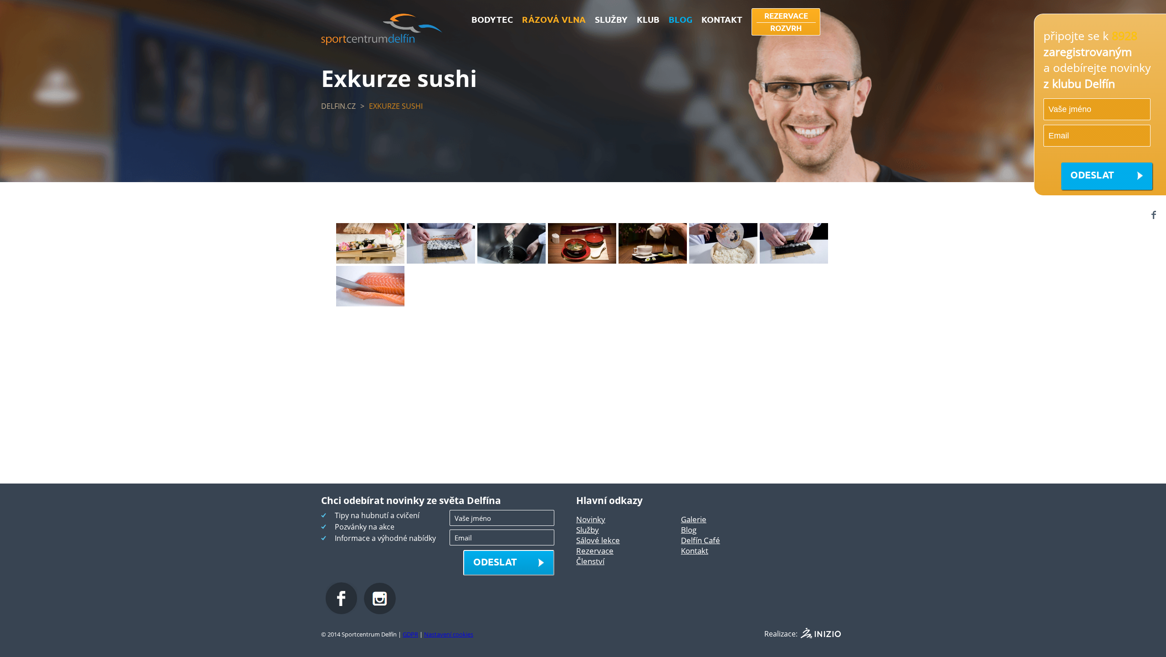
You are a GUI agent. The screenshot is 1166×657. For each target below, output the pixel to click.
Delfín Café (700, 540)
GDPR (410, 634)
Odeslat (1092, 174)
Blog (688, 530)
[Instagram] (380, 611)
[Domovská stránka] (382, 42)
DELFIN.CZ (338, 106)
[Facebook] (1153, 214)
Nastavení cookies (448, 634)
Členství (590, 561)
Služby (587, 530)
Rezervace (595, 550)
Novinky (590, 519)
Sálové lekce (598, 540)
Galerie (693, 519)
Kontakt (694, 550)
